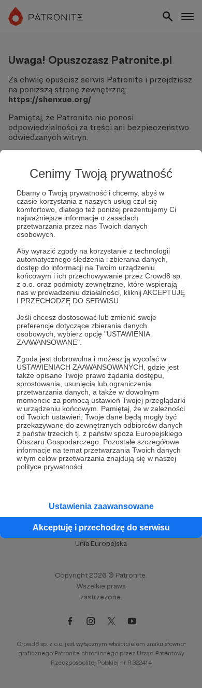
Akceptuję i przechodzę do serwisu (101, 527)
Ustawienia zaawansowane (101, 506)
